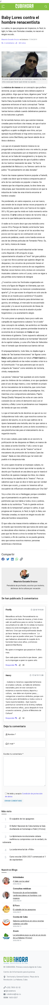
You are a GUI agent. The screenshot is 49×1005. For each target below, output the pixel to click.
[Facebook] (3, 559)
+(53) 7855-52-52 (13, 987)
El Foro (16, 905)
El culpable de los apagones (22, 819)
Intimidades (18, 877)
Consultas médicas (22, 888)
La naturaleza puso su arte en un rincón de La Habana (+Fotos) (29, 936)
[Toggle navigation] (45, 6)
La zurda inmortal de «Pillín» (22, 849)
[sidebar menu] (3, 7)
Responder (10, 665)
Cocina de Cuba (20, 917)
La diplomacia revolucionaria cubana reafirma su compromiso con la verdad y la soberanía (24, 839)
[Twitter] (8, 559)
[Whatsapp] (17, 559)
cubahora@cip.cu (14, 994)
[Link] (21, 559)
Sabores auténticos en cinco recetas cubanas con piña (28, 922)
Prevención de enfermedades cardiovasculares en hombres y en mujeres (27, 895)
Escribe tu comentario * (13, 754)
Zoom (16, 931)
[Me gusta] (20, 665)
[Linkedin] (12, 559)
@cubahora (11, 991)
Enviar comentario (13, 801)
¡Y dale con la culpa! (21, 881)
